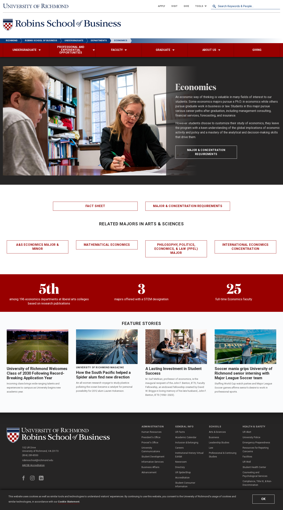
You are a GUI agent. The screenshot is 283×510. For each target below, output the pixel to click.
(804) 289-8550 (30, 455)
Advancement (149, 472)
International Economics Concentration (245, 247)
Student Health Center (254, 467)
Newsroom (181, 462)
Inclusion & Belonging (186, 442)
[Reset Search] (277, 6)
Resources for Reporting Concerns (256, 449)
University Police (251, 437)
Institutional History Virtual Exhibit (189, 455)
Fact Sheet (95, 206)
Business (214, 437)
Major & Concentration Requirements (206, 152)
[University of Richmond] (37, 6)
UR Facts (180, 432)
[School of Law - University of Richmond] (59, 435)
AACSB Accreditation (33, 465)
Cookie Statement (68, 501)
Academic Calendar (185, 437)
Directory (180, 467)
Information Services (153, 462)
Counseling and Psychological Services (255, 474)
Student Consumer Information (185, 484)
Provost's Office (150, 442)
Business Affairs (150, 467)
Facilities (247, 456)
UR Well (247, 462)
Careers (179, 447)
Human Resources (152, 432)
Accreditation (182, 477)
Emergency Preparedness (256, 442)
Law (211, 447)
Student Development (153, 456)
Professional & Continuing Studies (222, 455)
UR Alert (247, 432)
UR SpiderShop (183, 472)
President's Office (151, 437)
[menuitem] (161, 6)
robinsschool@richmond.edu (37, 460)
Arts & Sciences (217, 432)
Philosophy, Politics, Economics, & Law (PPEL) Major (176, 249)
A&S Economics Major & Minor (37, 247)
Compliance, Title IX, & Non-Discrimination (257, 483)
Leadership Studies (219, 442)
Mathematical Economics (107, 245)
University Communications (151, 449)
